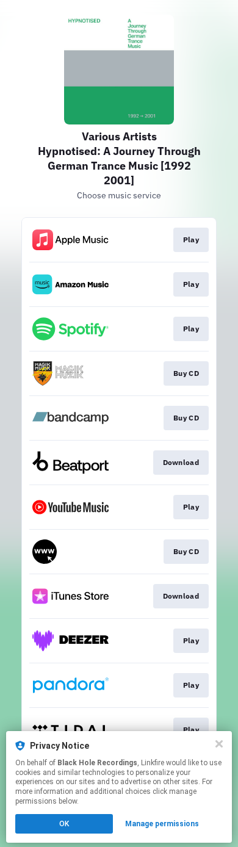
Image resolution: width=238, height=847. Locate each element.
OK (64, 824)
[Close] (219, 744)
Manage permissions (162, 824)
